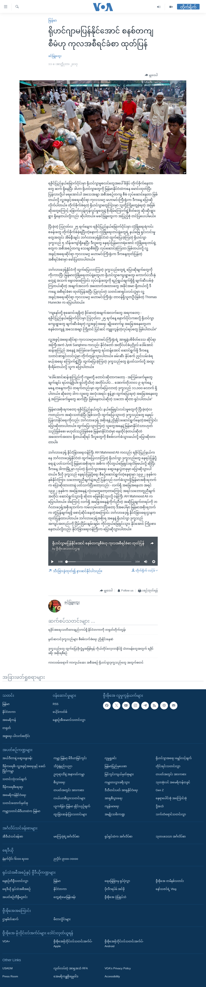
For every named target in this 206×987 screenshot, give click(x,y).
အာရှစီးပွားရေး (114, 798)
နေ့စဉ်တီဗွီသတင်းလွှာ (15, 881)
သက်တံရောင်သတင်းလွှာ (171, 814)
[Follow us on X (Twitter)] (116, 705)
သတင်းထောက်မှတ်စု (15, 803)
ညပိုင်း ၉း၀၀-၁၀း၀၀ (66, 858)
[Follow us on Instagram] (135, 705)
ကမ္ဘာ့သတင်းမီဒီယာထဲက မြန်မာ (21, 811)
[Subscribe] (173, 705)
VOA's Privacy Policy (118, 968)
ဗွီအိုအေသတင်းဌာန (68, 548)
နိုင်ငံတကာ (8, 711)
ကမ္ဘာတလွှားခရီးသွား (117, 782)
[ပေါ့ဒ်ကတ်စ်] (164, 705)
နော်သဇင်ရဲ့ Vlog (166, 889)
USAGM (7, 968)
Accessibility (112, 976)
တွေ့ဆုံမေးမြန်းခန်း (65, 896)
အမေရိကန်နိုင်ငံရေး (14, 795)
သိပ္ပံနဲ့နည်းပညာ (63, 766)
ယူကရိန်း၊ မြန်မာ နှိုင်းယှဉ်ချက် (72, 806)
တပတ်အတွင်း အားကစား (69, 790)
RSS (55, 704)
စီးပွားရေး (59, 782)
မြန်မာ (52, 20)
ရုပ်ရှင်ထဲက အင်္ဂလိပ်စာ (118, 836)
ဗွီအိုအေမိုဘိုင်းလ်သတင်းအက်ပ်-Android (124, 944)
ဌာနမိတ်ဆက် (10, 919)
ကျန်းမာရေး (112, 806)
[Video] (171, 7)
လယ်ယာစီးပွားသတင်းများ (69, 798)
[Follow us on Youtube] (126, 705)
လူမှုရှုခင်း (110, 758)
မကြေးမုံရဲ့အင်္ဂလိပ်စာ (66, 836)
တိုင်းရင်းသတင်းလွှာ (168, 766)
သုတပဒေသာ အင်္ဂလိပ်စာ (171, 836)
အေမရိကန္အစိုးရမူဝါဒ (66, 976)
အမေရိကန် (9, 719)
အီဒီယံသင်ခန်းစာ (12, 836)
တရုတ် (6, 728)
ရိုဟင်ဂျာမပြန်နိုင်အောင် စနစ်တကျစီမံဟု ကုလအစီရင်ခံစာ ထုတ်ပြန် (98, 543)
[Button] (151, 75)
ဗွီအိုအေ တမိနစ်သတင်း (170, 881)
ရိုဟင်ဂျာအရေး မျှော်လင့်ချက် (174, 758)
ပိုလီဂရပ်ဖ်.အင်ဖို (115, 889)
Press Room (10, 976)
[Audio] (159, 7)
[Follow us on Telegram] (145, 705)
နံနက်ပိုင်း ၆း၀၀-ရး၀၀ (15, 858)
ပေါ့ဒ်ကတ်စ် (60, 711)
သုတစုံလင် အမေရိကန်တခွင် (173, 782)
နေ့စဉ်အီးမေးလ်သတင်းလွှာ (69, 719)
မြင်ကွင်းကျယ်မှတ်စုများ (119, 774)
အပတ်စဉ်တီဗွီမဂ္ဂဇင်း (15, 896)
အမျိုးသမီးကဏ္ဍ (115, 814)
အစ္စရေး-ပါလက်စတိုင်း (16, 736)
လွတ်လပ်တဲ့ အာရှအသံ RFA (71, 968)
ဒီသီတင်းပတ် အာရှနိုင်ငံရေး (121, 790)
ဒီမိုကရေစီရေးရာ (12, 787)
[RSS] (154, 705)
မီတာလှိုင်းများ (62, 919)
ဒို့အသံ (160, 806)
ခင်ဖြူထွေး (55, 56)
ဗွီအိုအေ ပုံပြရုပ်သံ (115, 896)
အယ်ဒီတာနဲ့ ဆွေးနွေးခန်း (17, 758)
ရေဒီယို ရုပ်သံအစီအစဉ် (16, 889)
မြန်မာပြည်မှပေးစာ (116, 766)
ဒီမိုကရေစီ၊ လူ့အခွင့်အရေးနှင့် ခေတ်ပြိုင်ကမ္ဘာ (23, 769)
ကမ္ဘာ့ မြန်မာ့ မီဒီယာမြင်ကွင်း (70, 758)
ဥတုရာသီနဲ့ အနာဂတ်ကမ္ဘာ (69, 774)
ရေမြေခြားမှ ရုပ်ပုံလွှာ (117, 881)
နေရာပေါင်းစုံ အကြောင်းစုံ (171, 798)
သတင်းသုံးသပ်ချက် (14, 779)
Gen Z (160, 790)
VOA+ (6, 941)
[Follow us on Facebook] (107, 705)
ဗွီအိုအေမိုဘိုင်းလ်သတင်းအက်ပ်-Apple (73, 944)
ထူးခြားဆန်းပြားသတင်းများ (70, 814)
